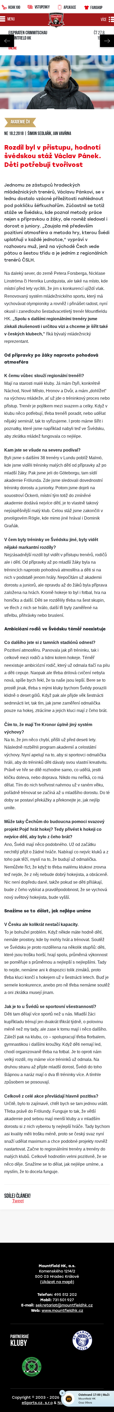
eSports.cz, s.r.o (37, 1403)
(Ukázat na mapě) (57, 1282)
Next (107, 41)
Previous (7, 41)
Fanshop (96, 7)
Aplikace (70, 7)
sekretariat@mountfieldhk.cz (64, 1305)
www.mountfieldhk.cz (62, 1310)
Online (12, 48)
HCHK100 (14, 7)
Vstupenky (42, 7)
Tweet (18, 1201)
